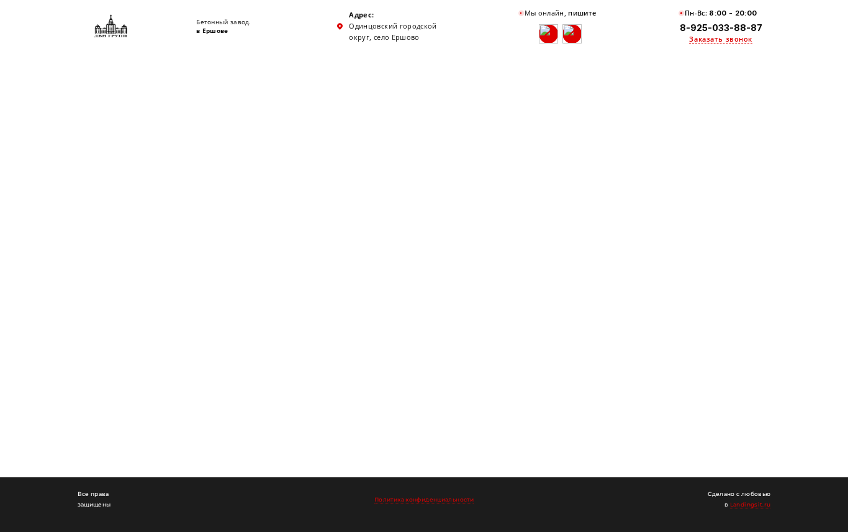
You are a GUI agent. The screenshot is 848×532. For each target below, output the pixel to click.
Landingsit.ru (750, 504)
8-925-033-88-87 (721, 27)
